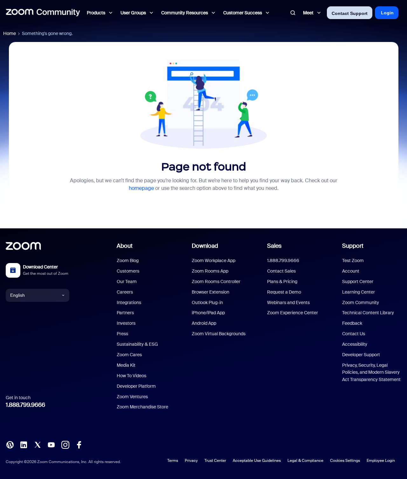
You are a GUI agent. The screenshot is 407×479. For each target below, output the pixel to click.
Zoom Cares (129, 355)
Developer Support (361, 355)
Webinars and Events (288, 302)
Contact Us (353, 334)
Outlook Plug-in (207, 302)
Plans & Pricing (282, 281)
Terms (172, 460)
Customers (128, 271)
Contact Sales (281, 271)
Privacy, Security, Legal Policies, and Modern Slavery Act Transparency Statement (371, 372)
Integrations (129, 302)
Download (205, 246)
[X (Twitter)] (37, 444)
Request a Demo (284, 292)
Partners (125, 313)
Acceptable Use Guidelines (257, 460)
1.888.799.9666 (25, 405)
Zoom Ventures (132, 396)
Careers (125, 292)
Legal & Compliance (305, 460)
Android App (204, 323)
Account (350, 271)
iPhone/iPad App (208, 313)
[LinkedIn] (23, 444)
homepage (141, 188)
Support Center (357, 281)
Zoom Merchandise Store (142, 407)
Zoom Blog (128, 260)
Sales (274, 246)
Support (352, 246)
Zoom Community (360, 302)
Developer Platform (136, 386)
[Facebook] (79, 444)
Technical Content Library (368, 313)
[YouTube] (51, 444)
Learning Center (358, 292)
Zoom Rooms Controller (216, 281)
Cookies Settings (345, 460)
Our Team (127, 281)
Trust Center (215, 460)
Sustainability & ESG (137, 344)
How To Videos (131, 375)
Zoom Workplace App (213, 260)
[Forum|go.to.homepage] (43, 13)
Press (122, 334)
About (125, 246)
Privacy (191, 460)
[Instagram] (65, 444)
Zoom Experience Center (292, 313)
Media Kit (126, 365)
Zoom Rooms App (210, 271)
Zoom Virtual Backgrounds (218, 334)
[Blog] (10, 444)
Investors (126, 323)
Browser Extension (210, 292)
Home (9, 33)
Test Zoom (353, 260)
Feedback (352, 323)
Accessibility (354, 344)
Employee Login (381, 460)
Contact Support (350, 13)
